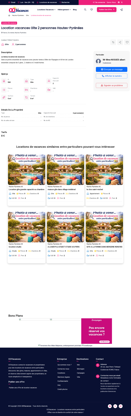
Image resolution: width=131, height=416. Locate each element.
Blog (75, 10)
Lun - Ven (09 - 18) (27, 2)
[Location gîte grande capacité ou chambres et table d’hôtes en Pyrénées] (26, 169)
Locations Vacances (45, 10)
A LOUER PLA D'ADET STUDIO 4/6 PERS (64, 247)
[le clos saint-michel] (104, 169)
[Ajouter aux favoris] (127, 42)
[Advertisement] (65, 290)
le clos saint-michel (95, 189)
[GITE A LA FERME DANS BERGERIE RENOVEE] (104, 227)
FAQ (58, 385)
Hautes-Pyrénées (18, 15)
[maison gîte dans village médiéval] (65, 169)
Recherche (65, 2)
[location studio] (26, 227)
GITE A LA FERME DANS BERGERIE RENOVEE (105, 247)
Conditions (61, 373)
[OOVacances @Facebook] (119, 2)
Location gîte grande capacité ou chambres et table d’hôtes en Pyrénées (39, 189)
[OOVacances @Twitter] (122, 2)
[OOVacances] (18, 9)
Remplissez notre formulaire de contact (111, 379)
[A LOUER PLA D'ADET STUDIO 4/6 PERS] (65, 227)
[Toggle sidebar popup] (121, 9)
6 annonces (107, 63)
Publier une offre (105, 10)
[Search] (85, 10)
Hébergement (63, 10)
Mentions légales (63, 377)
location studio (15, 247)
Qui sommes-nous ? (64, 365)
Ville (78, 377)
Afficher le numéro (113, 76)
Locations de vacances (48, 2)
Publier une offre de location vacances (22, 388)
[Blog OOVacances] (121, 406)
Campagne (81, 373)
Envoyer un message (113, 69)
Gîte (27, 15)
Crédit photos (62, 389)
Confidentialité (62, 381)
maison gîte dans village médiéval (62, 189)
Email (13, 2)
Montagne (80, 369)
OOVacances (26, 406)
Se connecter (100, 2)
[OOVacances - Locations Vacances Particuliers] (9, 15)
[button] (91, 9)
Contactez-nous (63, 369)
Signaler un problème (113, 85)
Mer (78, 365)
